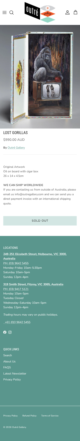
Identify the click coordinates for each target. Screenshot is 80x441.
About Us (9, 361)
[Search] (13, 12)
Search (7, 355)
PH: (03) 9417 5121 (16, 289)
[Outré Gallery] (40, 12)
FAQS (7, 367)
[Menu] (4, 12)
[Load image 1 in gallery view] (40, 77)
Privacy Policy (12, 379)
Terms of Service (49, 415)
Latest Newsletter (14, 374)
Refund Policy (29, 415)
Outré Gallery (16, 148)
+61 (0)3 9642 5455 (16, 322)
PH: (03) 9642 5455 (16, 263)
